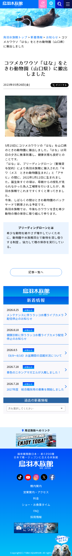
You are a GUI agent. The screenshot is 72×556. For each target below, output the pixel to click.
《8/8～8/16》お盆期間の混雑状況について (34, 355)
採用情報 (36, 517)
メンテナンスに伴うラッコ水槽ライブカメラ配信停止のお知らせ (35, 317)
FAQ (36, 511)
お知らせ (28, 310)
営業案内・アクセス (36, 492)
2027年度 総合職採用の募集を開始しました (35, 389)
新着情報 (36, 300)
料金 (36, 498)
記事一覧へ (35, 272)
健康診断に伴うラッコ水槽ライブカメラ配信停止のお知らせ (35, 337)
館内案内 (36, 486)
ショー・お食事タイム (36, 505)
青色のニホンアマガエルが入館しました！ (34, 372)
